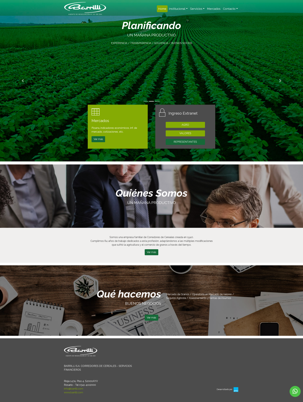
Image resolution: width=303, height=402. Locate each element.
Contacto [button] (229, 8)
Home (163, 8)
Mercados (213, 8)
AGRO (185, 124)
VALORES (185, 133)
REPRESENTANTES (185, 141)
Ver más (98, 139)
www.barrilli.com (73, 392)
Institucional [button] (177, 8)
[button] (22, 80)
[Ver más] (151, 321)
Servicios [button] (196, 8)
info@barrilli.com (73, 388)
